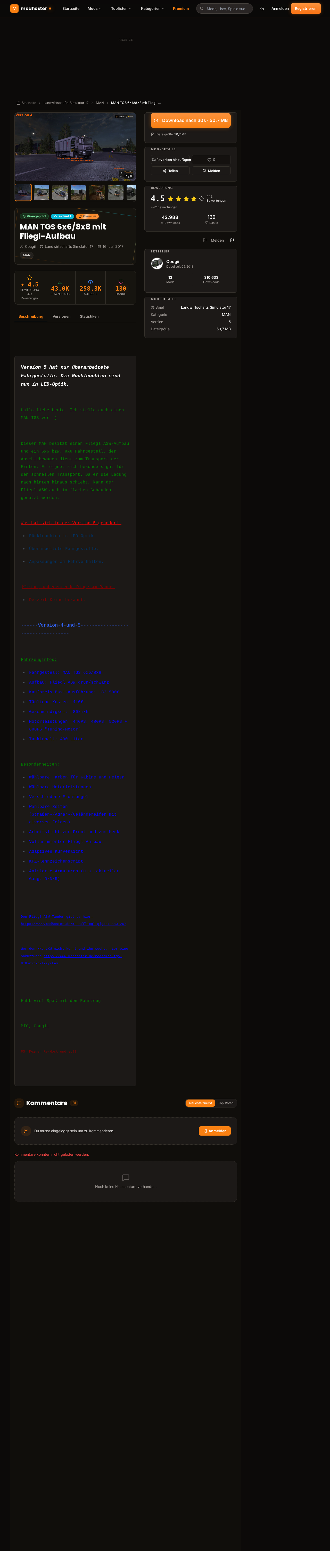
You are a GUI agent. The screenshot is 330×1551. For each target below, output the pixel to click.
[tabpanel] (75, 707)
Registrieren (306, 8)
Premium (181, 8)
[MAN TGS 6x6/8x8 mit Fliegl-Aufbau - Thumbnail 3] (60, 192)
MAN (100, 103)
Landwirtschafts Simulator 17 (66, 103)
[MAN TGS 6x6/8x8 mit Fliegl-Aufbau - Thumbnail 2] (41, 192)
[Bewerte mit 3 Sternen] (186, 199)
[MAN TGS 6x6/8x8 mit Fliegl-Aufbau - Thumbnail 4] (78, 192)
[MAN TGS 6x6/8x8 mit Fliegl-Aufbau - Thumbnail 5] (97, 192)
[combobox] (224, 8)
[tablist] (75, 316)
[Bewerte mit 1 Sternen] (171, 199)
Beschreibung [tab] (31, 316)
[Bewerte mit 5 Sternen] (201, 199)
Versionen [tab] (62, 316)
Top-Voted (225, 1103)
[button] (75, 147)
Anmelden (280, 8)
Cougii (172, 261)
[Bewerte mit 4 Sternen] (194, 199)
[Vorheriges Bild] (21, 147)
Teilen (173, 171)
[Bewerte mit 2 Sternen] (178, 199)
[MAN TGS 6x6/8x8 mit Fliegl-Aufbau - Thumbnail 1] (22, 192)
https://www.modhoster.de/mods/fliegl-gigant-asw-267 (73, 924)
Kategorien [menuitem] (151, 8)
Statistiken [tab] (89, 316)
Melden (214, 171)
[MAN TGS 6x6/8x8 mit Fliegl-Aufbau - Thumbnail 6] (116, 192)
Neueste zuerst (200, 1103)
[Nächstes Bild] (130, 147)
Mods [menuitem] (93, 8)
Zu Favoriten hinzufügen (171, 160)
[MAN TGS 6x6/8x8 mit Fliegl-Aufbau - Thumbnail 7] (134, 192)
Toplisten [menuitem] (119, 8)
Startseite (70, 8)
